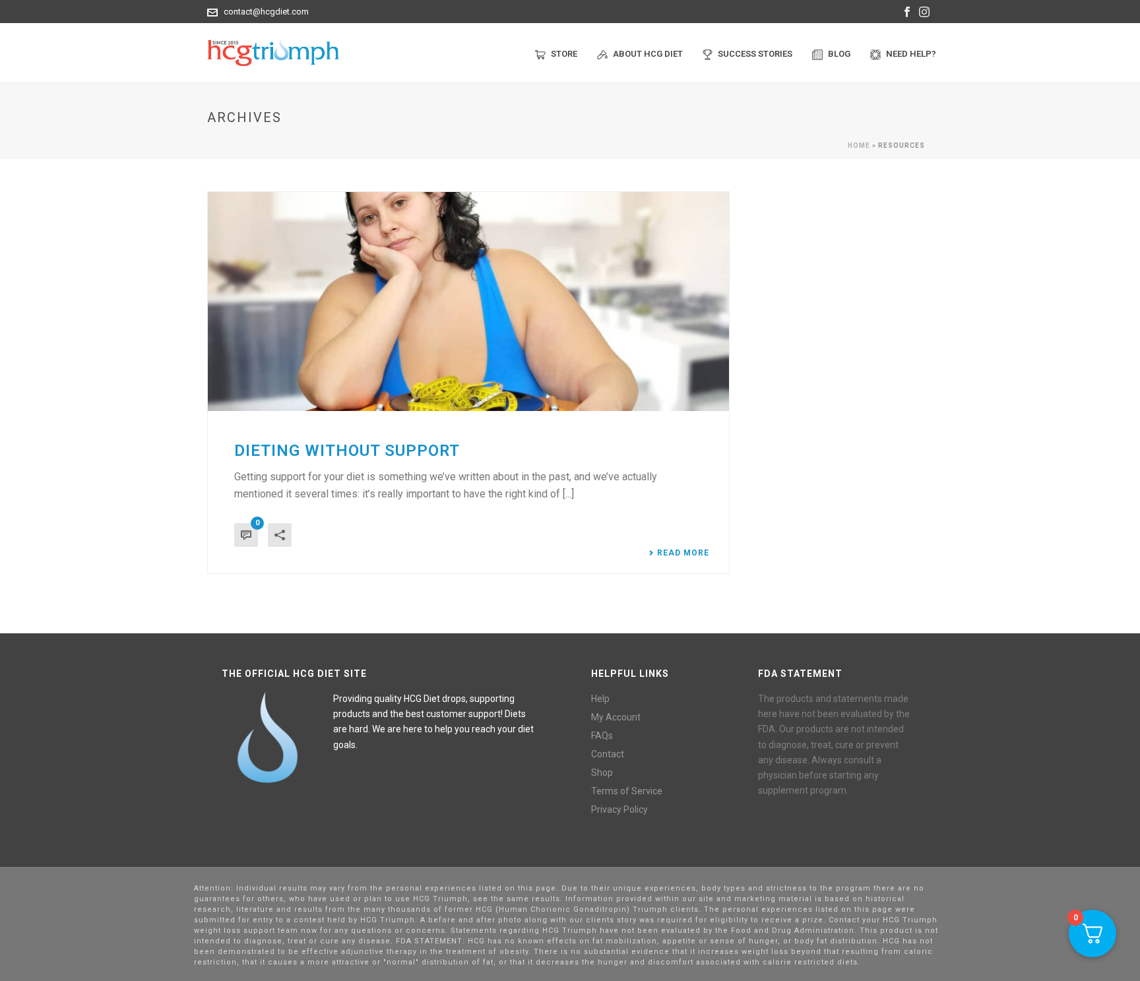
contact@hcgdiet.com (266, 11)
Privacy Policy (619, 809)
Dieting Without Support (347, 450)
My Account (616, 717)
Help (600, 698)
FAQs (602, 735)
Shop (602, 772)
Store (564, 54)
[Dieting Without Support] (468, 301)
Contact (607, 754)
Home (859, 145)
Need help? (911, 54)
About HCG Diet (648, 54)
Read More (683, 553)
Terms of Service (626, 791)
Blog (839, 54)
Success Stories (755, 54)
